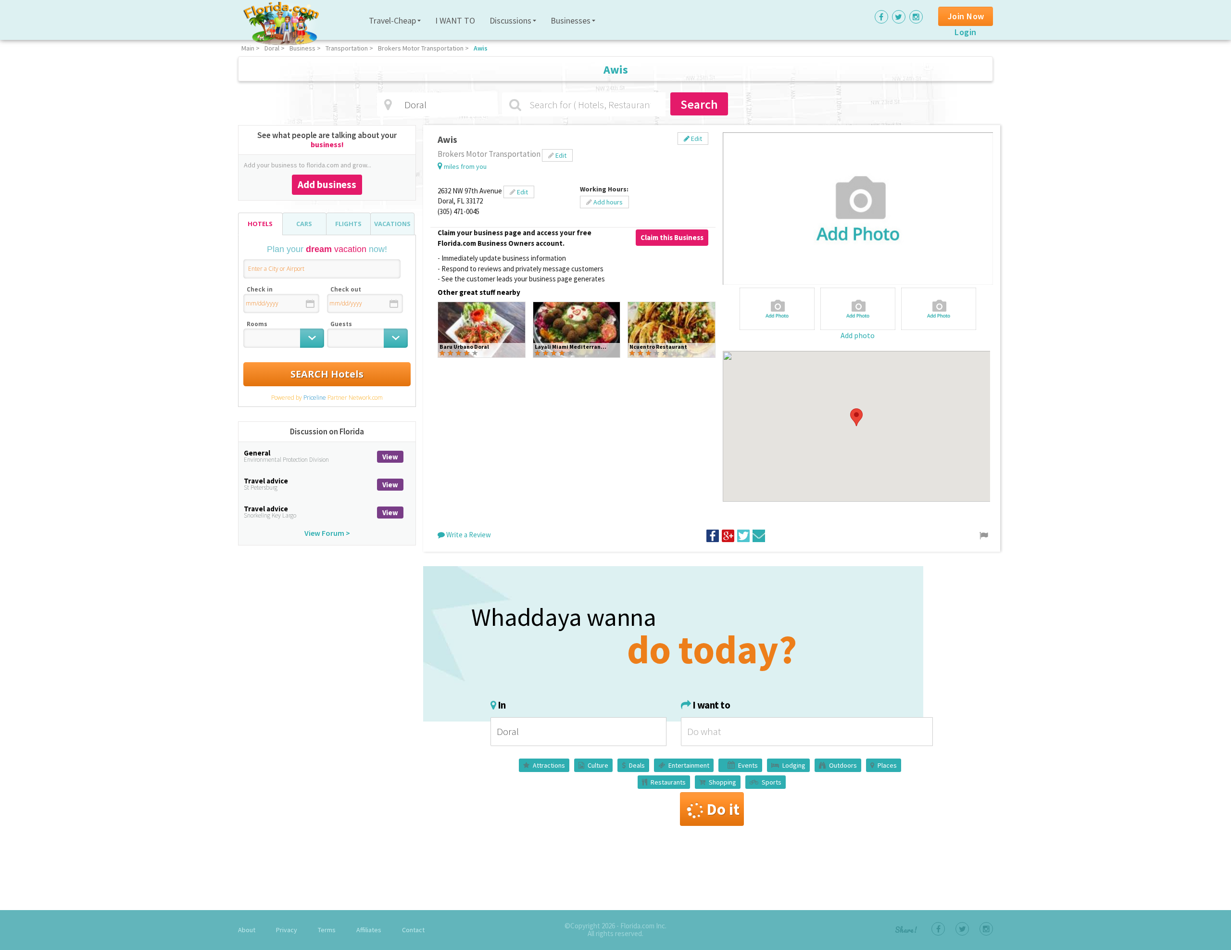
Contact (413, 929)
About (246, 929)
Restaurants (668, 782)
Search (699, 104)
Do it (723, 809)
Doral (271, 48)
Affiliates (368, 929)
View (390, 456)
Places (887, 765)
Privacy (286, 929)
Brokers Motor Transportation (421, 48)
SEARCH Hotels (327, 373)
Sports (771, 782)
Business (302, 48)
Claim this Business (672, 237)
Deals (637, 765)
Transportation (347, 48)
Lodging (793, 765)
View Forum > (327, 533)
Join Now (966, 16)
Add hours (607, 202)
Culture (598, 765)
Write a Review (468, 534)
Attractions (549, 765)
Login (966, 32)
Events (748, 765)
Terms (327, 929)
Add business (327, 184)
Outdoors (843, 765)
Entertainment (688, 765)
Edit (696, 138)
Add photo (858, 335)
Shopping (722, 782)
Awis (481, 48)
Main (247, 48)
